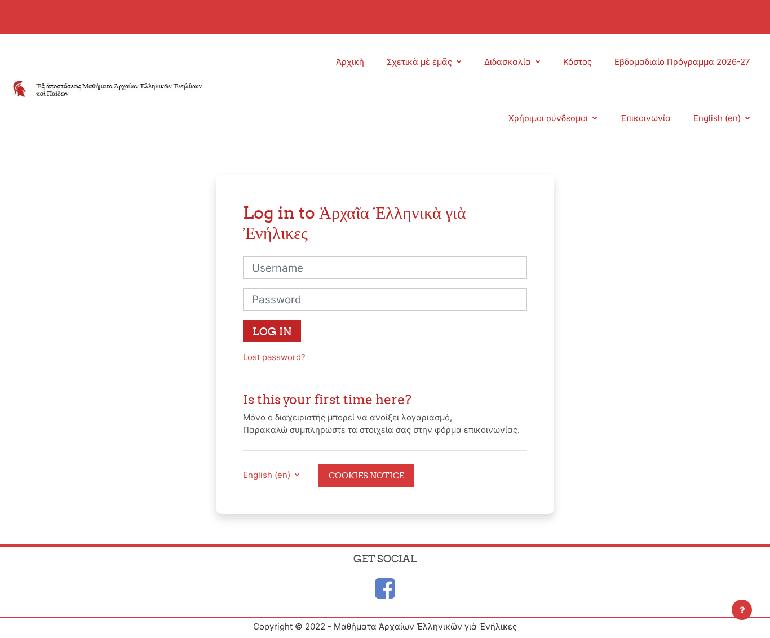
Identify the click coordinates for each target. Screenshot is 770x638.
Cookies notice (366, 475)
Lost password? (274, 357)
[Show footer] (742, 610)
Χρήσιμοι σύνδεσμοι (549, 118)
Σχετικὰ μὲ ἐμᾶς (420, 61)
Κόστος (577, 61)
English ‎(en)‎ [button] (268, 474)
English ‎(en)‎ (718, 118)
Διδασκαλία (508, 61)
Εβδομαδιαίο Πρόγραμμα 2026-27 (682, 61)
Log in (272, 331)
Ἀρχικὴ (350, 61)
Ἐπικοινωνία (645, 118)
